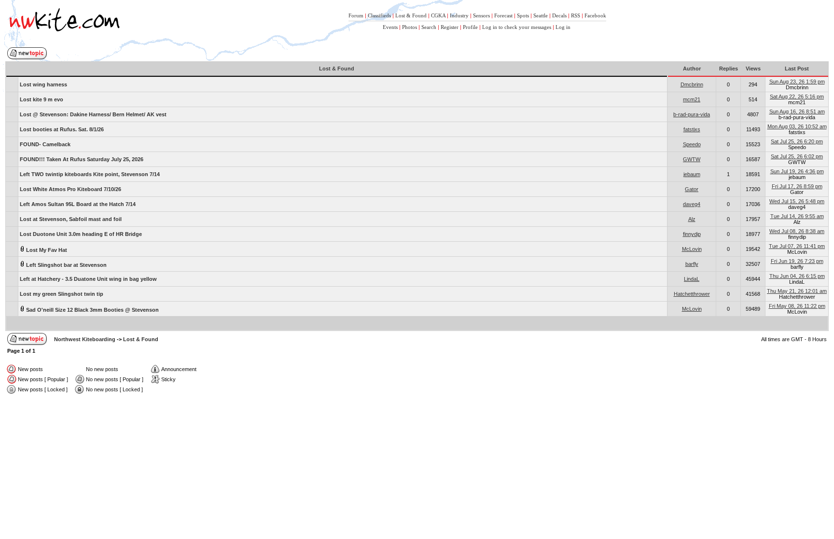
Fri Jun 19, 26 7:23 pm (797, 261)
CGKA (438, 15)
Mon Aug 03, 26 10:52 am (797, 126)
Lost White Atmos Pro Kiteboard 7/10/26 (70, 189)
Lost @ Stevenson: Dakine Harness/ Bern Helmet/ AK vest (93, 114)
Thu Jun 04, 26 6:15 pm (797, 276)
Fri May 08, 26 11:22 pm (797, 306)
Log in (563, 27)
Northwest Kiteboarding (84, 339)
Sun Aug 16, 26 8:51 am (797, 111)
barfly (691, 264)
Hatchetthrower (692, 294)
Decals (559, 15)
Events (390, 27)
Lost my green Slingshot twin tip (61, 294)
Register (450, 27)
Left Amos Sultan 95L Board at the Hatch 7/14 (78, 204)
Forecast (503, 15)
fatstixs (691, 129)
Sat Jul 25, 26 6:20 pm (797, 141)
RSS (575, 15)
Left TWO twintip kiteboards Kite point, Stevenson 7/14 (90, 174)
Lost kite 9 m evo (41, 99)
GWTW (691, 159)
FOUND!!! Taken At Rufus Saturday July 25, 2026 (81, 159)
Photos (409, 27)
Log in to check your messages (516, 27)
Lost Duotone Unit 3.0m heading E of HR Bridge (81, 234)
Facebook (595, 15)
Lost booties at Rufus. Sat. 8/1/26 (62, 129)
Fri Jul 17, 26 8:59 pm (797, 186)
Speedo (692, 144)
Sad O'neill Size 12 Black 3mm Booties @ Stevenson (92, 310)
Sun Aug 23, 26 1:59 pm (797, 81)
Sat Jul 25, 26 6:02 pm (797, 156)
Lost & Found (411, 15)
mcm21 (691, 99)
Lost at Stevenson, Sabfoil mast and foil (71, 219)
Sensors (481, 15)
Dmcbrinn (692, 84)
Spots (523, 15)
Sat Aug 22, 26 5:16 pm (797, 96)
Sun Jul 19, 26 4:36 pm (797, 171)
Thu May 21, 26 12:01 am (797, 291)
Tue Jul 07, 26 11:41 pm (797, 246)
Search (428, 27)
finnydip (692, 234)
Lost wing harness (43, 84)
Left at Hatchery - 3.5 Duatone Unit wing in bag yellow (88, 279)
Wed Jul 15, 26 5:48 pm (796, 201)
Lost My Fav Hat (46, 250)
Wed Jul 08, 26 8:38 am (796, 231)
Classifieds (379, 15)
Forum (355, 15)
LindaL (691, 279)
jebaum (691, 174)
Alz (691, 219)
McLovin (692, 249)
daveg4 (691, 204)
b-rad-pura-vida (691, 114)
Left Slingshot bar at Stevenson (66, 265)
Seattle (540, 15)
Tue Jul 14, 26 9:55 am (797, 216)
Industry (459, 15)
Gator (691, 189)
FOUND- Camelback (45, 144)
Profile (470, 27)
